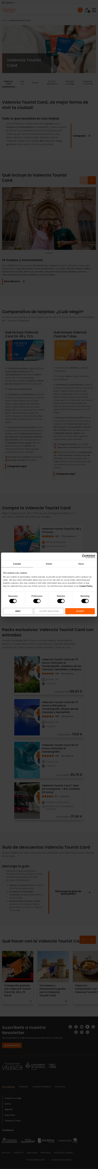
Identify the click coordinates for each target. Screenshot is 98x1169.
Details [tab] (49, 564)
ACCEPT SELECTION (49, 611)
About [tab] (81, 564)
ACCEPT (80, 611)
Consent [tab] (17, 564)
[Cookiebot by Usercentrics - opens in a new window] (84, 556)
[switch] (37, 601)
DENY (18, 611)
